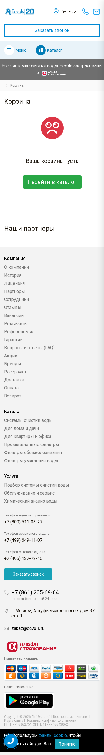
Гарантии (13, 339)
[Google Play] (29, 700)
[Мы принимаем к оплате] (52, 672)
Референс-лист (20, 331)
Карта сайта (13, 721)
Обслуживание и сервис (29, 493)
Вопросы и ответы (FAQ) (29, 347)
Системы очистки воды (28, 420)
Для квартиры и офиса (27, 436)
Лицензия (14, 283)
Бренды (12, 363)
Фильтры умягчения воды (31, 460)
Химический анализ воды (30, 501)
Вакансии (14, 315)
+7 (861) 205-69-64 (35, 592)
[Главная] (5, 85)
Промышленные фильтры (31, 444)
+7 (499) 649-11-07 (23, 540)
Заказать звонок (52, 30)
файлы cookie (53, 735)
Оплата (11, 388)
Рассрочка (15, 371)
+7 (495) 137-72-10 (23, 558)
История (12, 275)
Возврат (12, 396)
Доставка (14, 379)
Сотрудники (16, 299)
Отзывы (12, 307)
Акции (10, 355)
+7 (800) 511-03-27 (23, 522)
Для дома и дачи (21, 428)
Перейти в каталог (52, 182)
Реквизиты (16, 323)
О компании (16, 267)
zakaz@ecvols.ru (27, 628)
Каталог (54, 50)
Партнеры (14, 291)
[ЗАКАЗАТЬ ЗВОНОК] (11, 741)
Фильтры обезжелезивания (33, 452)
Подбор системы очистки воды (36, 485)
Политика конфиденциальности (51, 721)
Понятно (67, 744)
